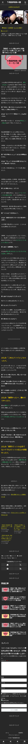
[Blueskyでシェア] (17, 524)
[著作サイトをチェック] (7, 564)
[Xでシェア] (5, 524)
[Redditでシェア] (17, 528)
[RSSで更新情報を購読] (20, 568)
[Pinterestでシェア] (11, 533)
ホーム (7, 732)
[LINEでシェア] (5, 533)
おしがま (5, 558)
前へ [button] (2, 17)
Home (5, 28)
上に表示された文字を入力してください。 (13, 702)
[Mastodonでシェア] (11, 524)
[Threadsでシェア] (11, 528)
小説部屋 (10, 28)
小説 (10, 558)
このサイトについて (14, 7)
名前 (2, 677)
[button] (25, 406)
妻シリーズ (4, 31)
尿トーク (15, 558)
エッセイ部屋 (18, 28)
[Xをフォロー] (20, 564)
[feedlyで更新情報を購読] (7, 568)
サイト (3, 688)
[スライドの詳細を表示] (11, 17)
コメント (4, 660)
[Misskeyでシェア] (23, 524)
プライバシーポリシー (14, 735)
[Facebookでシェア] (5, 528)
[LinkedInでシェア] (17, 533)
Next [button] (26, 17)
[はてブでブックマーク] (23, 528)
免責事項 (21, 732)
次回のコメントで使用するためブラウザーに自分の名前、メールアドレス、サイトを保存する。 (14, 696)
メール (3, 682)
